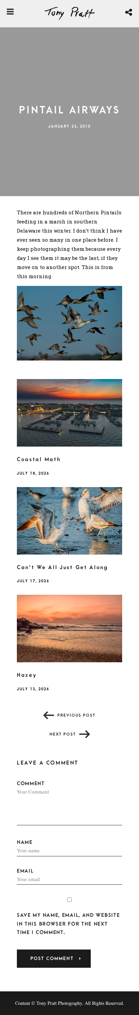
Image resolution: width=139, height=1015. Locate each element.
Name (25, 842)
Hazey (27, 675)
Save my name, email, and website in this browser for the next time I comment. (68, 923)
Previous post (76, 715)
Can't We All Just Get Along (62, 567)
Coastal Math (38, 459)
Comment (31, 783)
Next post (63, 734)
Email (25, 871)
